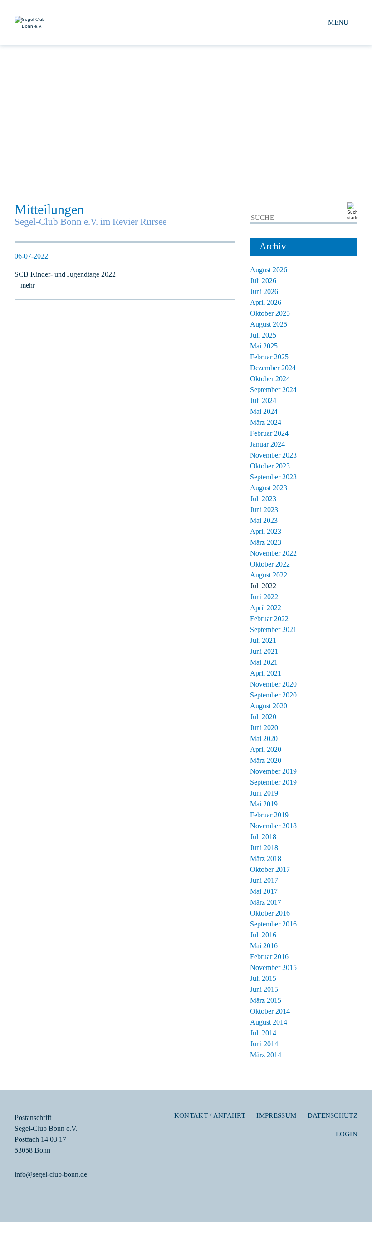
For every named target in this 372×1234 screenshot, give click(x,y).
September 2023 (273, 477)
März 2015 (265, 1000)
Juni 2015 (264, 989)
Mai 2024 (264, 411)
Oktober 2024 (270, 379)
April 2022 (265, 608)
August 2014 (268, 1022)
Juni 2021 (264, 651)
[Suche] (350, 212)
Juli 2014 (263, 1033)
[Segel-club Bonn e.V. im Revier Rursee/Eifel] (100, 23)
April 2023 (265, 531)
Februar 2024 (269, 433)
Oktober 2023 (270, 466)
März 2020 (265, 760)
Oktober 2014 (270, 1011)
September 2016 (273, 924)
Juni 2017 (264, 880)
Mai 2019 (264, 804)
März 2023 (265, 542)
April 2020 (265, 749)
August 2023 (268, 488)
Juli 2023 (263, 499)
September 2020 (273, 695)
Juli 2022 (263, 586)
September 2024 (273, 389)
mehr (27, 285)
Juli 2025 (263, 335)
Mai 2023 (264, 520)
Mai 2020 (264, 738)
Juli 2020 (263, 717)
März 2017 (265, 902)
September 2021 (273, 629)
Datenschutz (332, 1115)
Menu (338, 22)
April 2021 (265, 673)
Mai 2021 (264, 662)
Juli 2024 (263, 400)
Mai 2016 (264, 946)
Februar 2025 (269, 357)
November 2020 (273, 684)
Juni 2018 (264, 847)
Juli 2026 (263, 280)
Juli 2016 (263, 935)
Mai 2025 (264, 346)
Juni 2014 (264, 1044)
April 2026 (265, 302)
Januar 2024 (267, 444)
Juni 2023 (264, 509)
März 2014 (265, 1055)
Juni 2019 (264, 793)
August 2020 (268, 706)
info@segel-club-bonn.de (51, 1174)
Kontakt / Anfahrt (209, 1115)
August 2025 (268, 324)
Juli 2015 (263, 978)
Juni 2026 (264, 291)
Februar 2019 (269, 815)
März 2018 (265, 858)
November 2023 (273, 455)
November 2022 (273, 553)
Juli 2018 (263, 837)
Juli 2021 (263, 640)
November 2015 (273, 967)
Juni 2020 (264, 727)
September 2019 (273, 782)
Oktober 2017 (270, 869)
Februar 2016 (269, 956)
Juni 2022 (264, 597)
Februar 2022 (269, 618)
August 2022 (268, 575)
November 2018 (273, 826)
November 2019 (273, 771)
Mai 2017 (264, 891)
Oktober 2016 (270, 913)
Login (347, 1134)
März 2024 (265, 422)
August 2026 (268, 270)
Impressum (276, 1115)
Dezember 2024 (273, 368)
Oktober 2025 (270, 313)
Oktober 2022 (270, 564)
